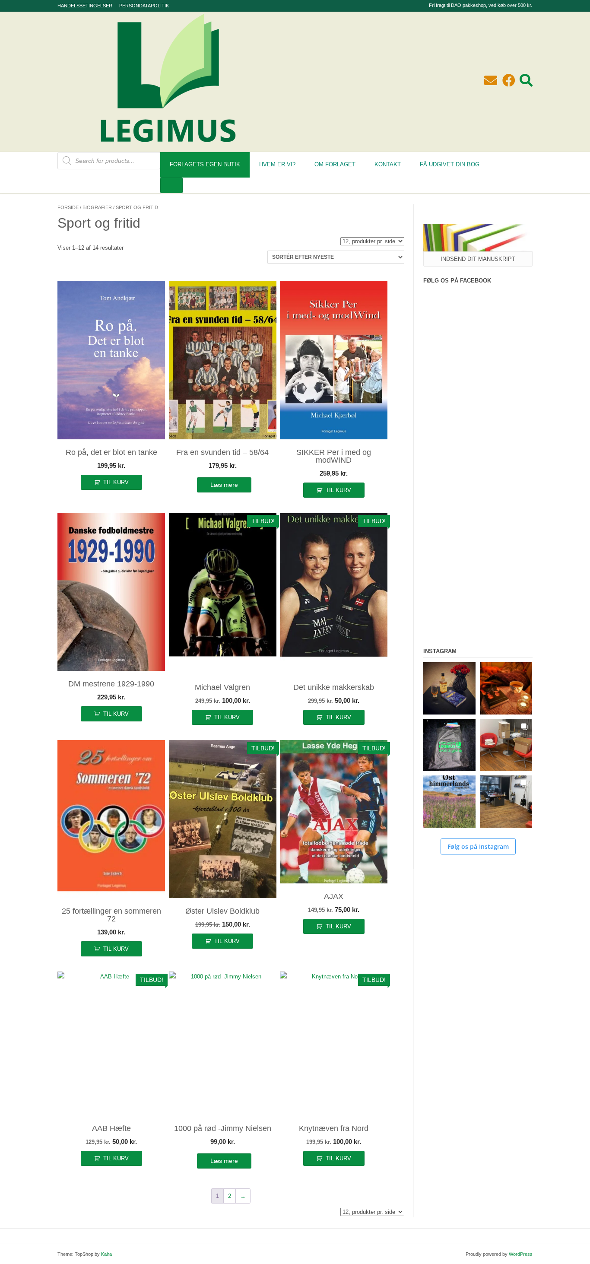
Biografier (97, 207)
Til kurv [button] (116, 482)
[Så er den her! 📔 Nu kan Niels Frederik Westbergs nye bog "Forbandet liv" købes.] (449, 688)
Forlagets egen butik (205, 164)
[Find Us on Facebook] (508, 80)
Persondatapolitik (144, 5)
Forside (68, 207)
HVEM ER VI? (277, 164)
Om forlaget (334, 164)
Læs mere (224, 484)
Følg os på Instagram (478, 846)
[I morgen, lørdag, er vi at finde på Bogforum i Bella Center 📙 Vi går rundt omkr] (449, 745)
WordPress (521, 1254)
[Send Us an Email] (490, 80)
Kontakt (387, 164)
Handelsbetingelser (84, 5)
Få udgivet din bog (449, 164)
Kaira (106, 1254)
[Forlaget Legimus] (168, 147)
